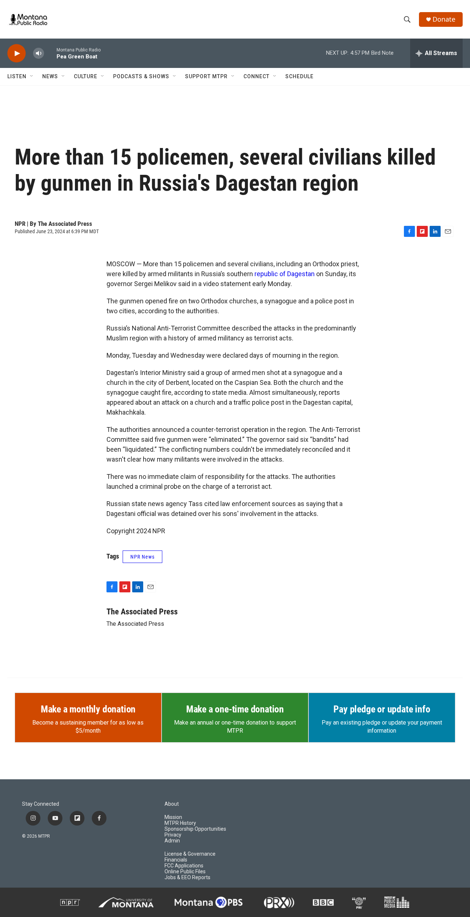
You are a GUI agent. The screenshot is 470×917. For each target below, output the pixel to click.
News (50, 76)
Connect (256, 76)
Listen (16, 76)
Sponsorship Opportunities (195, 829)
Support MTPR (206, 76)
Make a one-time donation (235, 709)
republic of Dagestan (284, 274)
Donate (444, 19)
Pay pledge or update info (381, 709)
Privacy (172, 835)
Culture (85, 76)
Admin (172, 841)
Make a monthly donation (88, 709)
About (171, 804)
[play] (16, 53)
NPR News (142, 557)
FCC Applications (183, 866)
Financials (175, 860)
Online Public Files (185, 871)
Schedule (299, 76)
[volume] (38, 53)
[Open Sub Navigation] (32, 76)
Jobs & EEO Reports (187, 877)
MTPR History (180, 823)
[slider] (50, 53)
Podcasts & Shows (141, 76)
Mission (173, 817)
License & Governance (190, 854)
